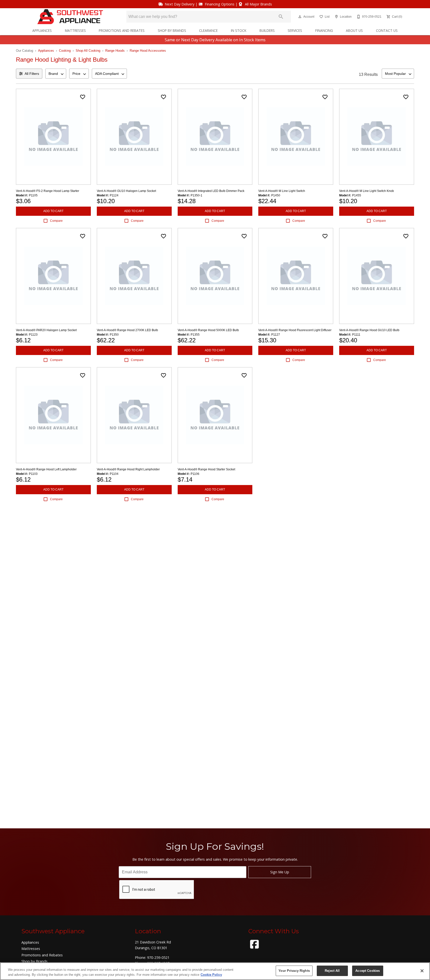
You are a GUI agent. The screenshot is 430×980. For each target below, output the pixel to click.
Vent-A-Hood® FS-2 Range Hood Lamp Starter (47, 191)
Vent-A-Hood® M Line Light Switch (281, 191)
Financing (324, 30)
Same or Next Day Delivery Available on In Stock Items (215, 40)
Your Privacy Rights (294, 971)
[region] (215, 971)
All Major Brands (258, 4)
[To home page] (70, 16)
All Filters (32, 74)
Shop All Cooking (88, 50)
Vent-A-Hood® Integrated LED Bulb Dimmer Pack (211, 191)
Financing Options (219, 4)
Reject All (332, 971)
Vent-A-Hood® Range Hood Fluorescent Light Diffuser (294, 330)
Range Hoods (115, 50)
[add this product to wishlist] (83, 97)
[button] (300, 17)
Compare (56, 221)
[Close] (422, 970)
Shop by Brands (172, 30)
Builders (267, 30)
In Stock (238, 30)
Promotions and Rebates (122, 30)
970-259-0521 (158, 957)
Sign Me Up (279, 872)
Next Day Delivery (179, 4)
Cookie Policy (211, 975)
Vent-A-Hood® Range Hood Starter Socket (206, 469)
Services (295, 30)
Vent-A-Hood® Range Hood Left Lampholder (46, 469)
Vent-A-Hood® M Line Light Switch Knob (366, 191)
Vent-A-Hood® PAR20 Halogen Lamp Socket (46, 330)
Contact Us (387, 30)
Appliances (42, 30)
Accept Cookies (367, 971)
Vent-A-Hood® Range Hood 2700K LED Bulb (127, 330)
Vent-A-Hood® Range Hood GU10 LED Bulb (369, 330)
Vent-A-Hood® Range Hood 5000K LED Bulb (208, 330)
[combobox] (55, 74)
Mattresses (75, 30)
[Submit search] (281, 16)
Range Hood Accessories (148, 50)
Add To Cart (53, 211)
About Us (354, 30)
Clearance (208, 30)
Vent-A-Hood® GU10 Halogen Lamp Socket (126, 191)
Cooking (65, 50)
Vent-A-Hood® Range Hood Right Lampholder (128, 469)
